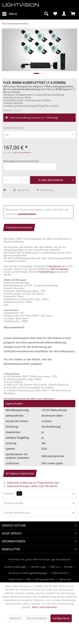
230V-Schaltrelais (59, 269)
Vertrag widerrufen (45, 579)
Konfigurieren (61, 618)
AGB (28, 579)
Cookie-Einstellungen (15, 566)
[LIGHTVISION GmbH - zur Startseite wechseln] (21, 5)
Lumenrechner (26, 214)
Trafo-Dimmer (54, 266)
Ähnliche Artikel (13, 503)
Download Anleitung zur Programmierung (32, 482)
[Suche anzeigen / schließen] (46, 14)
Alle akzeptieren (37, 618)
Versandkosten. (63, 559)
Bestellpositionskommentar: (21, 161)
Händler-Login (38, 566)
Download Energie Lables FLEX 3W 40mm (31, 486)
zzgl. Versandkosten (22, 152)
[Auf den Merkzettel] (5, 190)
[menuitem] (9, 14)
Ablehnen (15, 618)
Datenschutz (15, 579)
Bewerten (23, 190)
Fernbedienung (46, 271)
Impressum (65, 579)
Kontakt (68, 566)
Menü (13, 14)
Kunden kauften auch (17, 512)
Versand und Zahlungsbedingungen (28, 573)
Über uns (55, 566)
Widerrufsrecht (60, 573)
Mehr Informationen (44, 607)
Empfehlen (47, 190)
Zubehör (12, 493)
